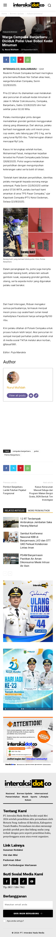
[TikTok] (23, 881)
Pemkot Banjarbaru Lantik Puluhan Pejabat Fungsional (14, 490)
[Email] (31, 395)
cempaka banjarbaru (22, 451)
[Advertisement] (28, 295)
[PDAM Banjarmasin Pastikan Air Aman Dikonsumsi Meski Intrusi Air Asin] (11, 558)
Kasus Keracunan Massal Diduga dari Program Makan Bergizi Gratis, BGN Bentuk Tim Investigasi (41, 493)
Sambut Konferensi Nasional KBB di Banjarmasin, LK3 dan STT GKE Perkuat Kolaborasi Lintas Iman (35, 540)
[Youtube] (31, 881)
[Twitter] (13, 60)
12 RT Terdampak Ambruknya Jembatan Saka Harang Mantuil (36, 522)
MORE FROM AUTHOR (39, 510)
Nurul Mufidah (12, 49)
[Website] (36, 395)
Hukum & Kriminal (34, 13)
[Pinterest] (20, 60)
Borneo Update (17, 13)
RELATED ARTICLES (14, 510)
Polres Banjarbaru (12, 455)
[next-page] (10, 573)
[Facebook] (6, 60)
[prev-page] (5, 573)
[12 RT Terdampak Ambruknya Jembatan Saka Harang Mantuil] (11, 522)
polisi (36, 451)
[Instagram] (15, 881)
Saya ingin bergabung (26, 913)
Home (4, 13)
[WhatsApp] (28, 60)
